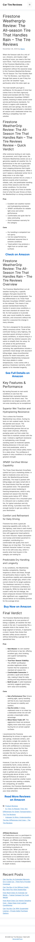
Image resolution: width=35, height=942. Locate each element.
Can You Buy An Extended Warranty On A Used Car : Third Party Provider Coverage (17, 881)
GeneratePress (17, 939)
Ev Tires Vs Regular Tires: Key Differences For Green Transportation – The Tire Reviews (17, 811)
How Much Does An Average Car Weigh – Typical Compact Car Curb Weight (16, 895)
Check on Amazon (17, 254)
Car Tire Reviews (12, 4)
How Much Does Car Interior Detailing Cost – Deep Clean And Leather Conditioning (17, 903)
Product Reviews (11, 806)
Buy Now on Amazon (17, 606)
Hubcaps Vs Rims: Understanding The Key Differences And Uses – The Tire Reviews (17, 820)
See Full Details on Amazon (18, 374)
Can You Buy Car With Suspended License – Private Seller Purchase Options (15, 911)
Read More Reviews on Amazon (17, 798)
